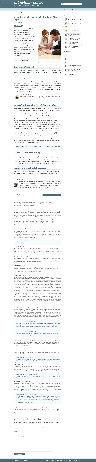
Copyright (66, 460)
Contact (75, 460)
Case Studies (36, 9)
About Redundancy (45, 9)
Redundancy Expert (28, 2)
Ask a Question (17, 25)
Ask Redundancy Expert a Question (51, 194)
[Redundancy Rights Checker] (16, 185)
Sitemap (71, 460)
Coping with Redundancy (67, 9)
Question (15, 441)
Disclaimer (52, 460)
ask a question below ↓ (37, 146)
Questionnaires (55, 9)
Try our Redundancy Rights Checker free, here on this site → (34, 99)
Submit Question (19, 454)
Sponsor (80, 460)
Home (16, 9)
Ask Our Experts (27, 9)
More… (76, 9)
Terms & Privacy (59, 460)
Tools (20, 9)
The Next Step (18, 179)
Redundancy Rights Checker (39, 62)
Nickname (16, 431)
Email (25, 436)
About (47, 460)
